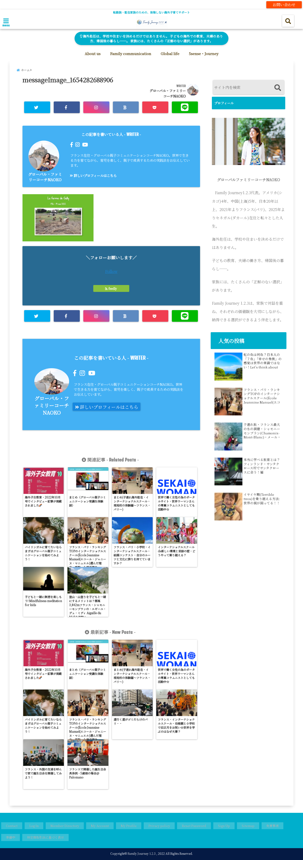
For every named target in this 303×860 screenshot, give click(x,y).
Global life (170, 53)
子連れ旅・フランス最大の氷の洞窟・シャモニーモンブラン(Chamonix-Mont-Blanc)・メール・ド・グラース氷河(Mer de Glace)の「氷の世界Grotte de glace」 (262, 431)
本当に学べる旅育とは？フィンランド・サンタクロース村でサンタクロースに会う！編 (262, 466)
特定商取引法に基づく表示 (45, 837)
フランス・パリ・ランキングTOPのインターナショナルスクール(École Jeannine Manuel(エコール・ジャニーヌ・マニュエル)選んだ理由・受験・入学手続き (262, 396)
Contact (12, 825)
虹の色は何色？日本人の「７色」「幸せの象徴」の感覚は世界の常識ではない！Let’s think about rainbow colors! (263, 361)
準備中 (10, 837)
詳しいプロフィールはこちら (95, 175)
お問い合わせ (284, 4)
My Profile (129, 825)
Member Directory (64, 825)
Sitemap (248, 825)
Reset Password (194, 825)
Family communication (130, 53)
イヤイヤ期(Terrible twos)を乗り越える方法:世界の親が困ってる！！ (262, 498)
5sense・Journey (203, 53)
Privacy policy (159, 825)
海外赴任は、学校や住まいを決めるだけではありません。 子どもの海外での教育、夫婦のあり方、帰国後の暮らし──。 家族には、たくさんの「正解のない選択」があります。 (152, 38)
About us (93, 53)
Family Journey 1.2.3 (142, 853)
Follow (111, 271)
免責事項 (272, 825)
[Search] (277, 88)
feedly (113, 288)
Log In (34, 825)
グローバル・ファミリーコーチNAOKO (45, 176)
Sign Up (224, 825)
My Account (100, 825)
